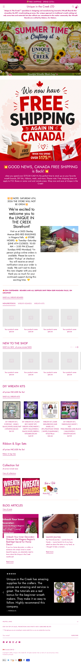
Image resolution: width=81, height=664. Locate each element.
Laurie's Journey (53, 537)
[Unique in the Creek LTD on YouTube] (19, 642)
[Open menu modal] (4, 6)
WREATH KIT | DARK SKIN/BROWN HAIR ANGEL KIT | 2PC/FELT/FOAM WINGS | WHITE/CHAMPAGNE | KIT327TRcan (50, 428)
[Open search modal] (73, 6)
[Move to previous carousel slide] (72, 347)
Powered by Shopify (8, 654)
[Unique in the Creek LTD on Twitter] (7, 642)
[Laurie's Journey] (60, 526)
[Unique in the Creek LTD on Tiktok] (16, 642)
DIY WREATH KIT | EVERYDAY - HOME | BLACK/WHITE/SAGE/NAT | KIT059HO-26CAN (12, 425)
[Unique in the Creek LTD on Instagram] (13, 642)
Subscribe (74, 635)
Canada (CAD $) (9, 650)
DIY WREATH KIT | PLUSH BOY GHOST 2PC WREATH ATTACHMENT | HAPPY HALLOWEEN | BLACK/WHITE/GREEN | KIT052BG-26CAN (31, 428)
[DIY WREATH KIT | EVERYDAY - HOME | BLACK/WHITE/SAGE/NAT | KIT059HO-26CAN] (11, 410)
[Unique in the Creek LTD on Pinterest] (10, 642)
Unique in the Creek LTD (19, 653)
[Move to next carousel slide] (76, 347)
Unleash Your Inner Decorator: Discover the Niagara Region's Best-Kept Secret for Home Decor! (20, 540)
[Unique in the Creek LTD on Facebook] (4, 642)
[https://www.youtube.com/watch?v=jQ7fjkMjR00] (40, 48)
